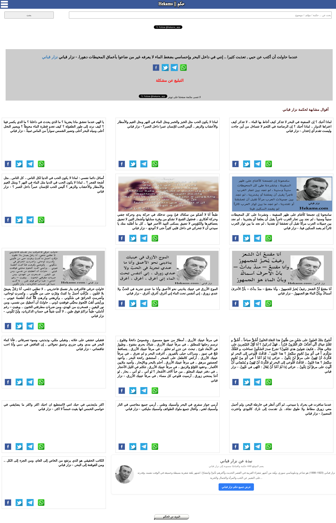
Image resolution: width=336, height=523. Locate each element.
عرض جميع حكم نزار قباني (236, 487)
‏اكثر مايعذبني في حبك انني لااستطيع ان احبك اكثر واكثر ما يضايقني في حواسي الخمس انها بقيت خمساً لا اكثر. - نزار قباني (54, 406)
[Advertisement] (168, 38)
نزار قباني (50, 56)
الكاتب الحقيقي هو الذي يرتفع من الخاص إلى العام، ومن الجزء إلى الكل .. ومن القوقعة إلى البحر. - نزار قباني (54, 462)
